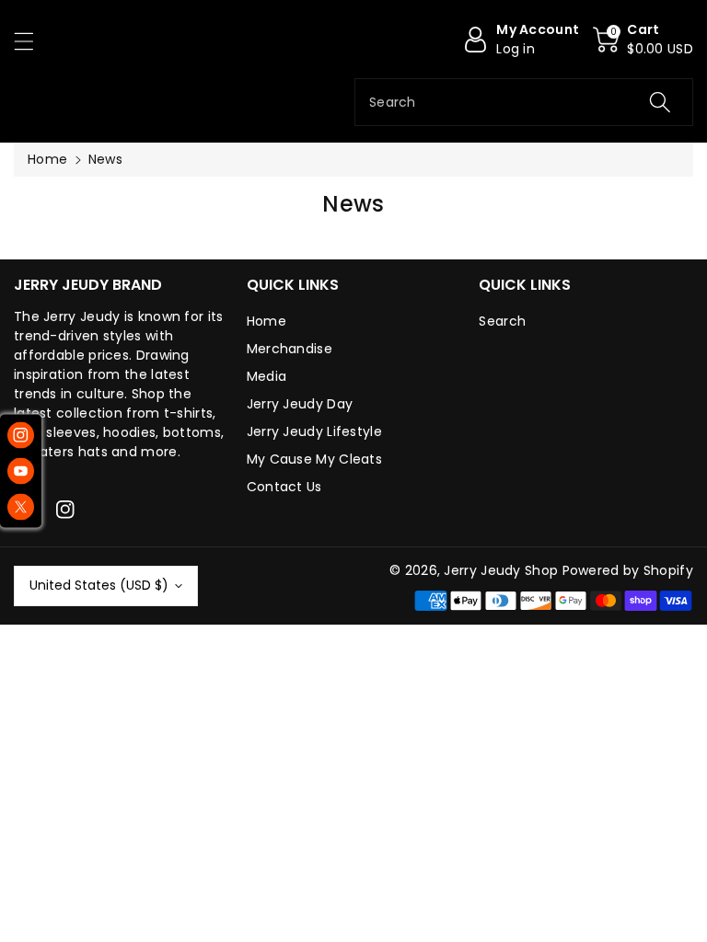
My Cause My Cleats (314, 459)
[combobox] (523, 102)
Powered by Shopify (627, 570)
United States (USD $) (98, 585)
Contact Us (284, 486)
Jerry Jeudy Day (300, 404)
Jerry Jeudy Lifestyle (314, 431)
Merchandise (289, 348)
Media (267, 376)
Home (47, 159)
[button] (32, 40)
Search (502, 321)
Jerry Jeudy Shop (501, 570)
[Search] (660, 102)
